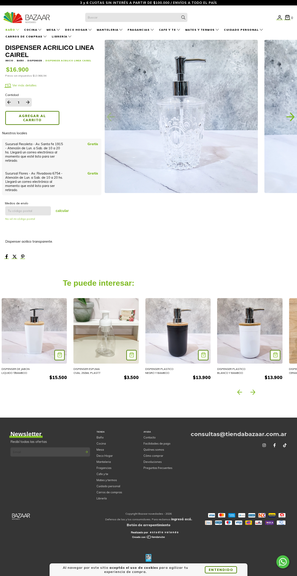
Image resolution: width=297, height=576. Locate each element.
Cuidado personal (242, 29)
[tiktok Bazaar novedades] (285, 445)
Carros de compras (24, 36)
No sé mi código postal (20, 218)
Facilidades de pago (156, 443)
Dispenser (34, 60)
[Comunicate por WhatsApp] (282, 561)
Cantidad (12, 95)
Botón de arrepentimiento (148, 525)
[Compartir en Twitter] (15, 257)
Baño (10, 29)
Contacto (149, 437)
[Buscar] (183, 17)
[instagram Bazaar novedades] (264, 445)
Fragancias (139, 29)
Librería (60, 36)
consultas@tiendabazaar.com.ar (239, 434)
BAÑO (20, 60)
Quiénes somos (153, 449)
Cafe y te (168, 29)
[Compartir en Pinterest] (22, 257)
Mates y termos (200, 29)
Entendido (221, 570)
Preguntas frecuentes (157, 468)
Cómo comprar (153, 455)
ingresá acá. (181, 519)
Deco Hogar (76, 29)
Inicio (9, 60)
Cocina (31, 29)
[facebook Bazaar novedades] (274, 445)
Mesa (52, 29)
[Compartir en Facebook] (7, 257)
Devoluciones (152, 461)
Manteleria (108, 29)
